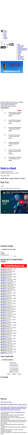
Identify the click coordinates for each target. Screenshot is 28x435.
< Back (2, 186)
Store (5, 35)
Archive (5, 31)
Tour (5, 33)
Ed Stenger (19, 412)
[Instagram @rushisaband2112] (10, 45)
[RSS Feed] (4, 45)
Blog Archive (21, 45)
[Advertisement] (14, 15)
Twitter (19, 404)
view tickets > (4, 268)
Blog (5, 30)
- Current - (13, 374)
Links (19, 53)
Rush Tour (20, 47)
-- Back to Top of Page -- (6, 402)
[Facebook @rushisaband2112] (7, 45)
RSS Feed (24, 404)
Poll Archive (21, 56)
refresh (2, 252)
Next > (19, 374)
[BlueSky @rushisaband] (12, 45)
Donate (5, 38)
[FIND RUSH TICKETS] (12, 72)
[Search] (2, 45)
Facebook (15, 404)
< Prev (8, 374)
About (19, 55)
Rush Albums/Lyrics (22, 48)
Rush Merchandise (22, 49)
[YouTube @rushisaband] (4, 48)
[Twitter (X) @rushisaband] (2, 48)
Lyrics (5, 34)
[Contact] (7, 48)
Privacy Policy (21, 59)
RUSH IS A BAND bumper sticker (9, 103)
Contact (5, 37)
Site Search (20, 57)
